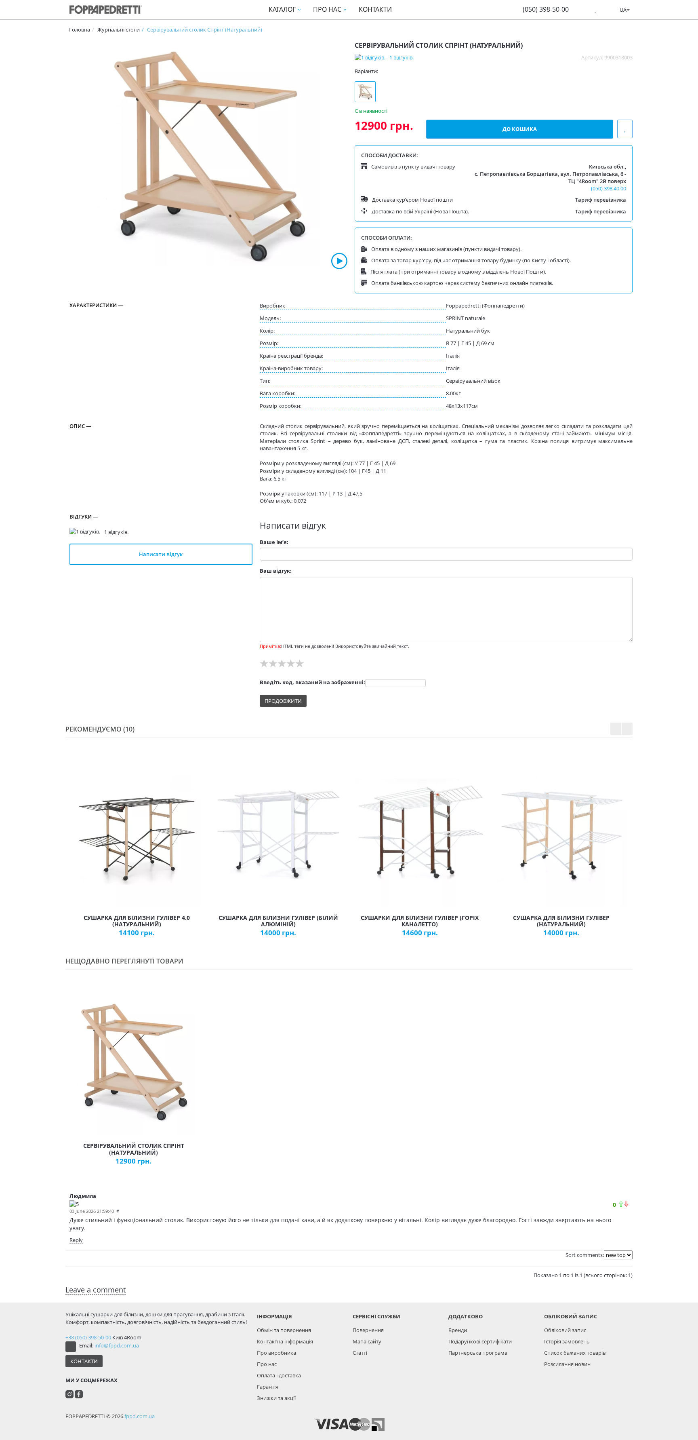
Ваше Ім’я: (274, 542)
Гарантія (267, 1386)
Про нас (267, 1364)
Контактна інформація (285, 1341)
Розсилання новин (567, 1364)
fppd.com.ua (139, 1416)
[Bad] (626, 1204)
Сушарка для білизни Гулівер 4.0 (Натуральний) (137, 921)
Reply (76, 1240)
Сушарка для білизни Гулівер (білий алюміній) (278, 921)
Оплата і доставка (279, 1375)
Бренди (457, 1330)
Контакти (84, 1361)
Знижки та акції (276, 1398)
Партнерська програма (477, 1352)
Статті (360, 1352)
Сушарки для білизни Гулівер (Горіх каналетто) (420, 921)
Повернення (368, 1330)
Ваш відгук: (276, 570)
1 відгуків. (401, 57)
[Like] (621, 1204)
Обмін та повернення (284, 1330)
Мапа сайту (367, 1341)
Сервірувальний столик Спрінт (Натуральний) (133, 1149)
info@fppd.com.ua (117, 1345)
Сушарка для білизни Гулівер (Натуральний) (561, 921)
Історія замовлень (567, 1341)
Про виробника (276, 1352)
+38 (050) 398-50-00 (88, 1337)
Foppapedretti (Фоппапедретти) (485, 305)
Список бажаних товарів (574, 1352)
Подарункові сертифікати (480, 1341)
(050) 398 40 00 (608, 188)
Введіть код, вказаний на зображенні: (312, 682)
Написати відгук (161, 554)
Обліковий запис (565, 1330)
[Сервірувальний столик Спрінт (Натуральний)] (208, 155)
